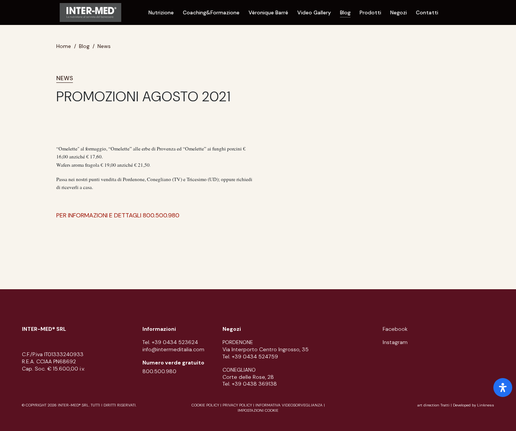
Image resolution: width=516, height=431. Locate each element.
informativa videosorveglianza (289, 405)
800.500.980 (159, 371)
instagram (395, 342)
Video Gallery (314, 12)
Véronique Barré (268, 12)
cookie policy (205, 405)
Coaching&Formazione (211, 12)
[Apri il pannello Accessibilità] (502, 387)
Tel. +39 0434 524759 (250, 356)
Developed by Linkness (473, 405)
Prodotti (370, 12)
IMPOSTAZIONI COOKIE (258, 410)
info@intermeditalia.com (173, 349)
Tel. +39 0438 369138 (249, 383)
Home (63, 46)
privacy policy (237, 405)
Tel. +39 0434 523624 (170, 342)
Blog (345, 12)
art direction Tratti (434, 405)
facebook (395, 329)
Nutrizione (161, 12)
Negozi (398, 12)
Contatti (427, 12)
